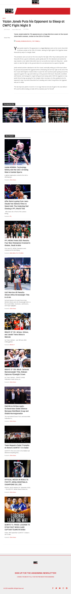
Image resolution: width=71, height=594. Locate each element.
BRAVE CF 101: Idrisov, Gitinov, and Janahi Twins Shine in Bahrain (17, 334)
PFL (35, 108)
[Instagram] (63, 588)
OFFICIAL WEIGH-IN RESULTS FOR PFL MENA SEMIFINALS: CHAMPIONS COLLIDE (16, 482)
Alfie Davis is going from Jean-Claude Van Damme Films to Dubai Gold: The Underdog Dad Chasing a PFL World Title (35, 114)
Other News (13, 110)
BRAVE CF (12, 344)
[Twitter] (56, 588)
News (4, 18)
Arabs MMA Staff (16, 29)
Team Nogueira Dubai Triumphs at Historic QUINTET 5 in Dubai (17, 446)
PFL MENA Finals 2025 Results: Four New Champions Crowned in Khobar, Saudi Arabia (58, 114)
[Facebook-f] (53, 588)
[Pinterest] (66, 588)
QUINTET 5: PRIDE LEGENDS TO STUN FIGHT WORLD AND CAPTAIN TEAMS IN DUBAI (17, 527)
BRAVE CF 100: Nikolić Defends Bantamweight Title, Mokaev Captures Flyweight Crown (17, 372)
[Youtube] (60, 588)
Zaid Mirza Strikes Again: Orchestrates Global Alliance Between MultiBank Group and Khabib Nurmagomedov (16, 410)
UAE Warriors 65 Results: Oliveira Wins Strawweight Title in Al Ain (17, 295)
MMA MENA (53, 109)
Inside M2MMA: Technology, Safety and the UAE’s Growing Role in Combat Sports (13, 114)
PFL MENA (64, 109)
